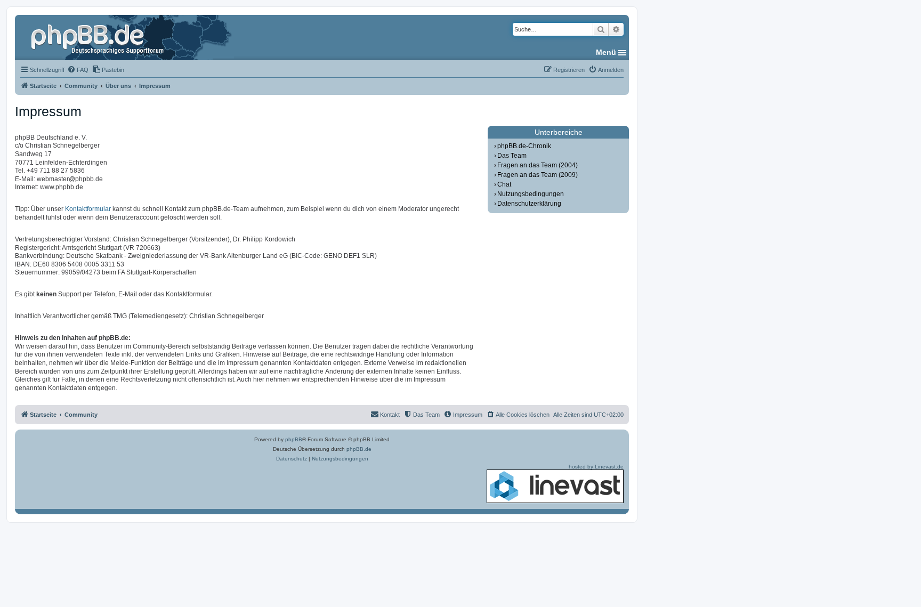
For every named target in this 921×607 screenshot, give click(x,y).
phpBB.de (358, 449)
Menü (606, 52)
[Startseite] (99, 37)
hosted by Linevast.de (596, 467)
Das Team (512, 155)
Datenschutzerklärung (529, 203)
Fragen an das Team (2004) (537, 165)
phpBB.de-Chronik (524, 146)
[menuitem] (77, 69)
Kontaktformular (88, 209)
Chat (504, 184)
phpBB (293, 439)
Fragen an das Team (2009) (537, 175)
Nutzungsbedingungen (530, 194)
